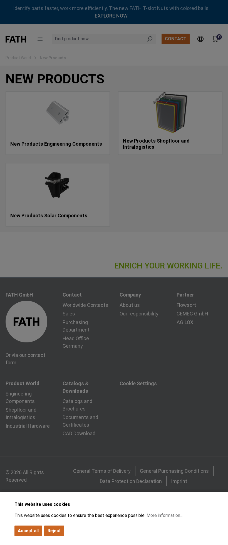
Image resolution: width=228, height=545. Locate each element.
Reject (54, 530)
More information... (165, 515)
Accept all (28, 530)
